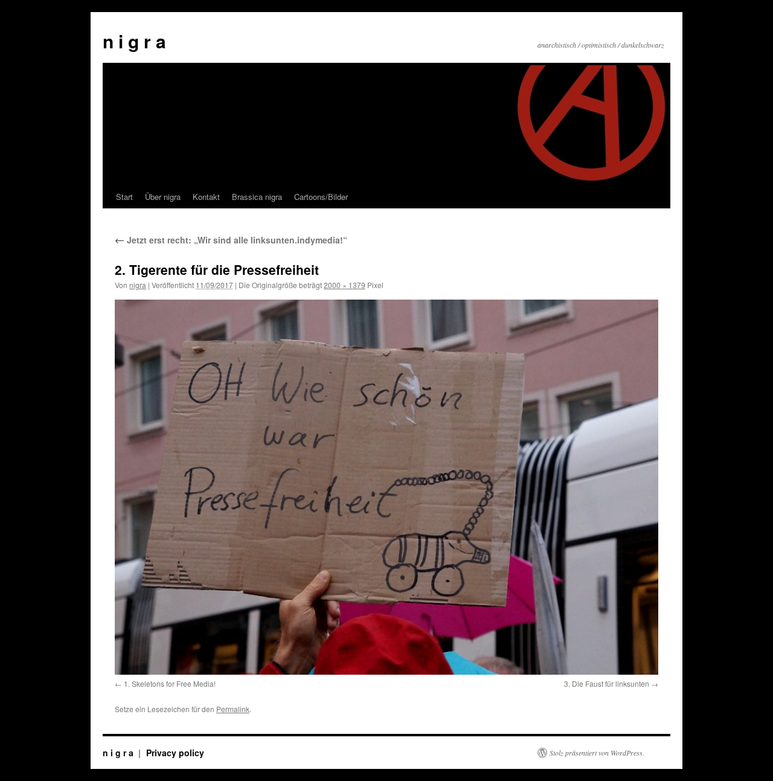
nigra (137, 285)
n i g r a (134, 41)
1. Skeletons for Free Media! (170, 683)
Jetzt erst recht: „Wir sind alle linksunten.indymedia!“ (231, 240)
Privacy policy (175, 753)
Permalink (232, 709)
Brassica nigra (257, 196)
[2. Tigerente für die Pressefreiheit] (386, 487)
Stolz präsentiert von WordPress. (597, 752)
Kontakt (206, 196)
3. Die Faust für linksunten (606, 683)
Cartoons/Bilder (321, 196)
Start (124, 196)
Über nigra (163, 196)
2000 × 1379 (344, 285)
